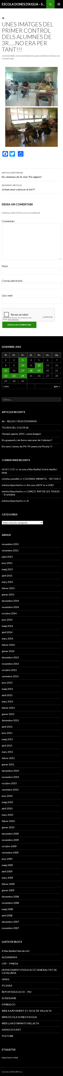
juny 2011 (7, 732)
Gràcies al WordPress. (12, 1071)
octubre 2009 (9, 846)
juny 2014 (7, 619)
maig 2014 (7, 625)
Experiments (7, 1057)
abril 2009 (7, 871)
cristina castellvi (10, 478)
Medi (15, 1057)
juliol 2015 (7, 556)
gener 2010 (8, 827)
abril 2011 (7, 745)
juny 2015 (7, 563)
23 (14, 375)
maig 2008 (7, 909)
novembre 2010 (10, 776)
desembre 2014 (10, 600)
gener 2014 (8, 651)
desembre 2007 (10, 921)
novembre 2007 (10, 928)
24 (22, 375)
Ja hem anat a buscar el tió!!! (18, 187)
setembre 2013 (10, 676)
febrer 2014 (8, 644)
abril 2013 (7, 695)
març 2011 (7, 751)
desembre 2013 (10, 657)
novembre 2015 (10, 544)
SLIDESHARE (9, 998)
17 (22, 370)
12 (39, 365)
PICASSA (7, 985)
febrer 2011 (8, 758)
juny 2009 (7, 858)
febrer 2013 (8, 707)
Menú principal (59, 4)
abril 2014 (7, 632)
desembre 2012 (10, 720)
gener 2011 (8, 764)
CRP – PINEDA (10, 963)
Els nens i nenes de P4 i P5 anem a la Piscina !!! (27, 446)
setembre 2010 (10, 789)
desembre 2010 (10, 770)
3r (3, 18)
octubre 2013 (9, 670)
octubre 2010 (9, 783)
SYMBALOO (8, 1004)
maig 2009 (7, 865)
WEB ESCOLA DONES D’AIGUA (19, 1017)
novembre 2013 (10, 663)
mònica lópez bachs (12, 485)
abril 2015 (7, 575)
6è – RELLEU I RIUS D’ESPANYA (19, 421)
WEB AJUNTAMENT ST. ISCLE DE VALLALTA (27, 1010)
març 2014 (7, 638)
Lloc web (7, 295)
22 (5, 375)
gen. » (57, 386)
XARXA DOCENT (11, 1029)
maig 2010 (7, 802)
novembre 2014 (10, 607)
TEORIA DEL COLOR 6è (15, 427)
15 (5, 370)
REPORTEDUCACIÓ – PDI (16, 991)
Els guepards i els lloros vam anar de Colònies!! (27, 440)
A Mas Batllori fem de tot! (16, 950)
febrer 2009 (8, 883)
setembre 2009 (10, 852)
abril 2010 (7, 808)
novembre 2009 (10, 839)
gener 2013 (8, 714)
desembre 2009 (10, 833)
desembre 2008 (10, 896)
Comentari (8, 221)
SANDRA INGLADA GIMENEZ (35, 56)
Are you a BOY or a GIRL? (40, 485)
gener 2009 (8, 890)
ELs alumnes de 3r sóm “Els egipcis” (22, 174)
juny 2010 (7, 795)
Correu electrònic (12, 280)
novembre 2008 (10, 902)
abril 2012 (7, 726)
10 (22, 365)
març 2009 (7, 877)
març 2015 (7, 581)
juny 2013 (7, 682)
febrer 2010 (8, 821)
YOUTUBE (7, 1035)
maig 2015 (7, 569)
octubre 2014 (9, 613)
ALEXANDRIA (9, 957)
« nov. (6, 386)
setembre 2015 (10, 550)
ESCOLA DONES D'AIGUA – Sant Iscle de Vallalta (24, 4)
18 (31, 370)
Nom (5, 266)
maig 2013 (7, 688)
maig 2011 (7, 739)
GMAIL (6, 979)
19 (39, 370)
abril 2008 (7, 915)
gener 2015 (8, 594)
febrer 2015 (8, 588)
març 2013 (7, 701)
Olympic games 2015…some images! (21, 433)
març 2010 (7, 814)
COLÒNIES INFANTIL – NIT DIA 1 (42, 478)
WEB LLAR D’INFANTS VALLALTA (20, 1023)
